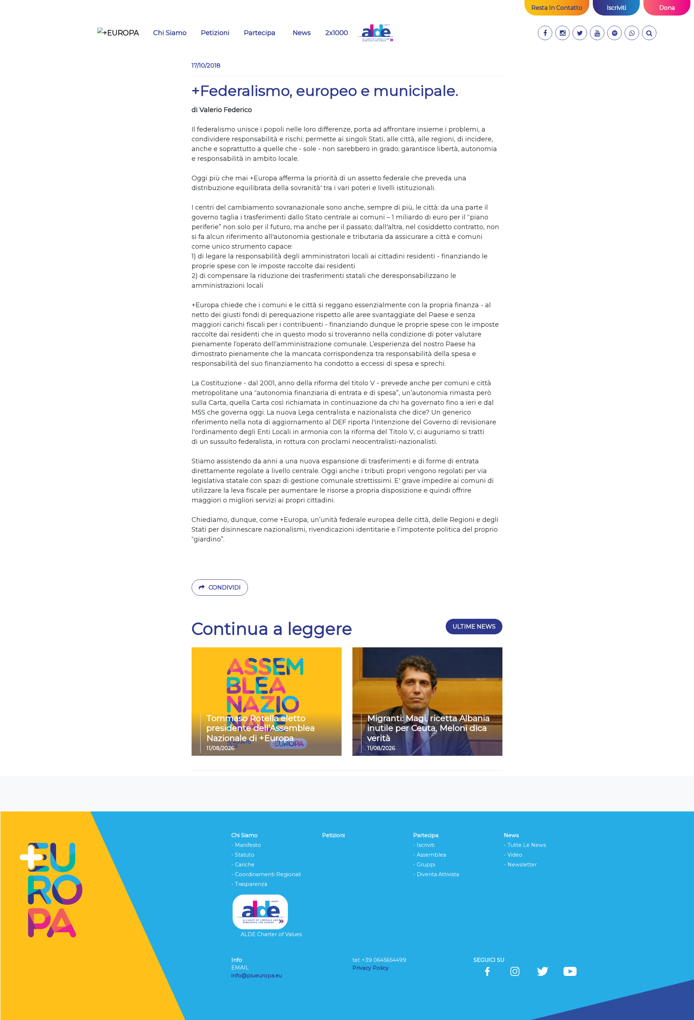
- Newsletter (520, 864)
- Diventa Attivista (436, 874)
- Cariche (242, 864)
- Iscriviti (423, 845)
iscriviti (616, 7)
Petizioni (215, 33)
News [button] (306, 33)
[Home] (118, 33)
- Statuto (242, 855)
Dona (667, 7)
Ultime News (474, 626)
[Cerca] (649, 33)
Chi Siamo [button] (170, 33)
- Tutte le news (525, 845)
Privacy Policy (371, 968)
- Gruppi (424, 864)
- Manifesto (246, 845)
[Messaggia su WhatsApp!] (632, 33)
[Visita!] (545, 33)
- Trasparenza (249, 884)
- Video (513, 855)
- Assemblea (429, 855)
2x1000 (336, 33)
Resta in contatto (556, 7)
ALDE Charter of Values (271, 934)
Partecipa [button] (259, 33)
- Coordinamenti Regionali (266, 874)
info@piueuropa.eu (256, 975)
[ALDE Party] (376, 33)
